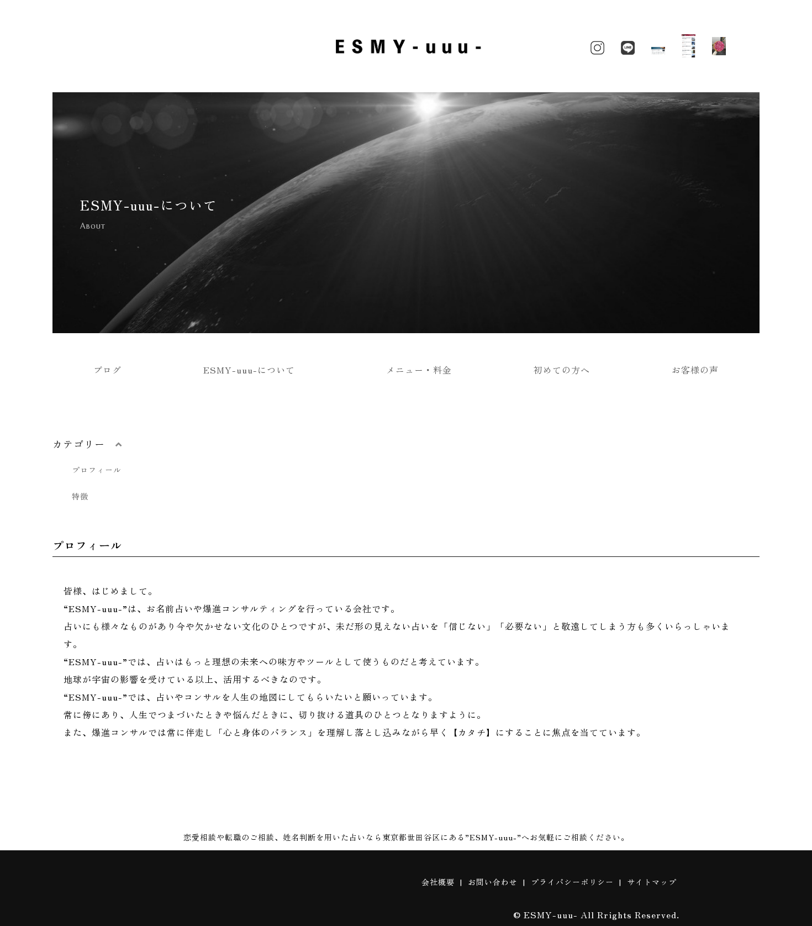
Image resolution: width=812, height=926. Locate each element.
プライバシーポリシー (572, 881)
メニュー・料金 (419, 369)
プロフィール (97, 469)
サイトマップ (652, 881)
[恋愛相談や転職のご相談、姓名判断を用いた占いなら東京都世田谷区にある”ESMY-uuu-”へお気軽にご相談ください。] (406, 55)
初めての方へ (562, 369)
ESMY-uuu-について (253, 369)
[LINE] (628, 46)
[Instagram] (597, 46)
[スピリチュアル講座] (658, 46)
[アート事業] (719, 46)
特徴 (80, 496)
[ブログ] (688, 46)
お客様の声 (695, 369)
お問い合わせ (493, 881)
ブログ (107, 369)
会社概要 (438, 881)
